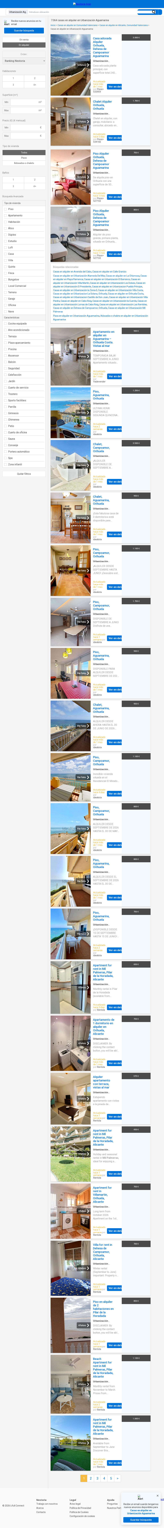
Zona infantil (15, 464)
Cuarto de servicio (18, 387)
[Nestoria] (82, 4)
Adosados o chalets (24, 163)
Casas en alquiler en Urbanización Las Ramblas (123, 304)
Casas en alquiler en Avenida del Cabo (72, 271)
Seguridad (14, 368)
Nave (11, 311)
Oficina (12, 305)
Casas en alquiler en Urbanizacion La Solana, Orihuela (80, 293)
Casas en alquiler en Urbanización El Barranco (107, 279)
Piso (10, 209)
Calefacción (14, 374)
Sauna (11, 438)
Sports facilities (17, 400)
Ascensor (13, 355)
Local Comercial (17, 285)
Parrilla (12, 406)
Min (6, 102)
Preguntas (112, 1504)
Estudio (12, 241)
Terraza (12, 336)
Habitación (14, 221)
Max (6, 110)
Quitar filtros (24, 473)
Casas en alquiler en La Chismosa (122, 276)
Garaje (11, 298)
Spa (10, 458)
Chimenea (13, 419)
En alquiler (24, 45)
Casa (11, 253)
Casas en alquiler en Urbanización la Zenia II (75, 290)
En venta (24, 39)
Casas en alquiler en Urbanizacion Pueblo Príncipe (117, 286)
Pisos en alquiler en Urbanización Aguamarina (76, 316)
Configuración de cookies (82, 1516)
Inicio (53, 25)
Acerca (40, 1508)
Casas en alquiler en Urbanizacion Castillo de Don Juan (80, 297)
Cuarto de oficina (17, 432)
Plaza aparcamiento (19, 342)
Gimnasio (13, 413)
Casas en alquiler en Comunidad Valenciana (77, 25)
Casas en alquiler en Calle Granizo (109, 271)
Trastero (12, 394)
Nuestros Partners (116, 1508)
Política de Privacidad (80, 1508)
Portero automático (19, 451)
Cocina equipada (17, 323)
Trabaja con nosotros (47, 1504)
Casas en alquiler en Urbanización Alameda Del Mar (79, 276)
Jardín (11, 381)
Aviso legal (75, 1504)
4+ (34, 85)
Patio (11, 426)
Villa (10, 260)
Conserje (13, 445)
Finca (11, 273)
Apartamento (15, 215)
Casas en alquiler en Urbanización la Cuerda (115, 301)
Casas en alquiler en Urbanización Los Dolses (112, 283)
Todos (24, 152)
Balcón (12, 362)
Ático (11, 228)
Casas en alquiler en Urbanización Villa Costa (120, 290)
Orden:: (24, 54)
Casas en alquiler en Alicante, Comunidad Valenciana (123, 25)
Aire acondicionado (18, 329)
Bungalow (13, 279)
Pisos (24, 158)
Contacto (41, 1512)
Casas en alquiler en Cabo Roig (76, 301)
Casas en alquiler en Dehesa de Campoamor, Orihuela (80, 308)
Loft (10, 247)
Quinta (11, 266)
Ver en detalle (117, 86)
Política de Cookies (79, 1512)
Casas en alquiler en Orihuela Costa (126, 293)
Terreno (12, 292)
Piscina (12, 349)
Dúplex (12, 234)
